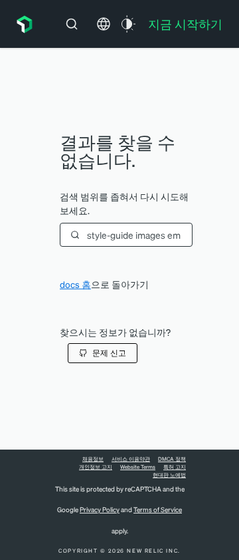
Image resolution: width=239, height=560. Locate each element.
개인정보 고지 (95, 467)
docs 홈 (75, 284)
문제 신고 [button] (109, 353)
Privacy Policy (100, 509)
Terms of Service (157, 509)
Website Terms (137, 467)
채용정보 (93, 459)
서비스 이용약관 (131, 459)
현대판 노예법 (169, 475)
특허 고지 (174, 467)
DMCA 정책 (172, 459)
